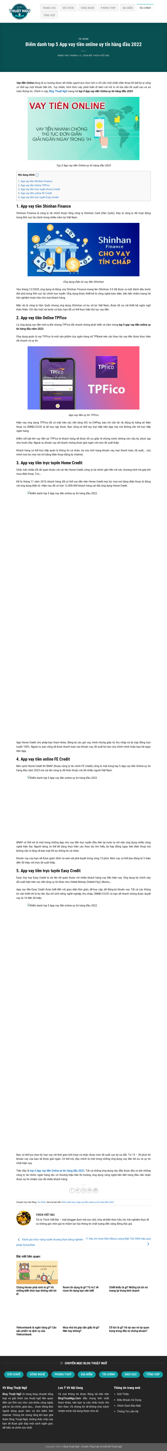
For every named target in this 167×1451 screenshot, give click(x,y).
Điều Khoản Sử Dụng (129, 1400)
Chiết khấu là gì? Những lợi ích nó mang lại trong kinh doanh (128, 1289)
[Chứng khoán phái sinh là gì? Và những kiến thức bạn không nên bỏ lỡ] (37, 1272)
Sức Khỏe (68, 8)
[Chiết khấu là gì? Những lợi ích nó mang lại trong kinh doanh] (130, 1272)
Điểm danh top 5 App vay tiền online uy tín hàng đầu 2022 (87, 1202)
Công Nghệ (87, 8)
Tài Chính (145, 8)
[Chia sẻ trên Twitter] (77, 1190)
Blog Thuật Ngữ (11, 1394)
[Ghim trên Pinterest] (89, 1190)
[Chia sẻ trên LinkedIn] (95, 1190)
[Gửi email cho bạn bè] (83, 1190)
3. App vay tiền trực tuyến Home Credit (51, 189)
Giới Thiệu (123, 1394)
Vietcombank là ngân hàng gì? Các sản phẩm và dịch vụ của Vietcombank (36, 1331)
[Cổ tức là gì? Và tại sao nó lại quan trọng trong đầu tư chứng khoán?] (130, 1312)
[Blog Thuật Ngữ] (18, 11)
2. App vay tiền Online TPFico (34, 185)
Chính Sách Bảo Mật (129, 1405)
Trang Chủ (49, 8)
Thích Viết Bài (101, 55)
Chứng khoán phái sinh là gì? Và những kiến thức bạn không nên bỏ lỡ (36, 1291)
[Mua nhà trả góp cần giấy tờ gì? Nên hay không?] (83, 1312)
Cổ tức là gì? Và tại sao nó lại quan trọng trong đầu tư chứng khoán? (129, 1329)
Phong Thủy (108, 8)
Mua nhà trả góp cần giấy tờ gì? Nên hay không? (81, 1329)
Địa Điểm (128, 8)
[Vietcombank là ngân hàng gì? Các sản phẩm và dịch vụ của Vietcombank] (37, 1312)
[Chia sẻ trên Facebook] (72, 1190)
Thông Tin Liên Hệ (127, 1411)
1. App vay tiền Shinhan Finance (35, 181)
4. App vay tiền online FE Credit (49, 193)
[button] (37, 175)
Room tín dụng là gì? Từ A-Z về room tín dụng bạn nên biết (80, 1289)
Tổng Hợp (49, 15)
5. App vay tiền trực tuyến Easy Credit (38, 197)
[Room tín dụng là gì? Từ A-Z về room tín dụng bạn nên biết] (83, 1272)
